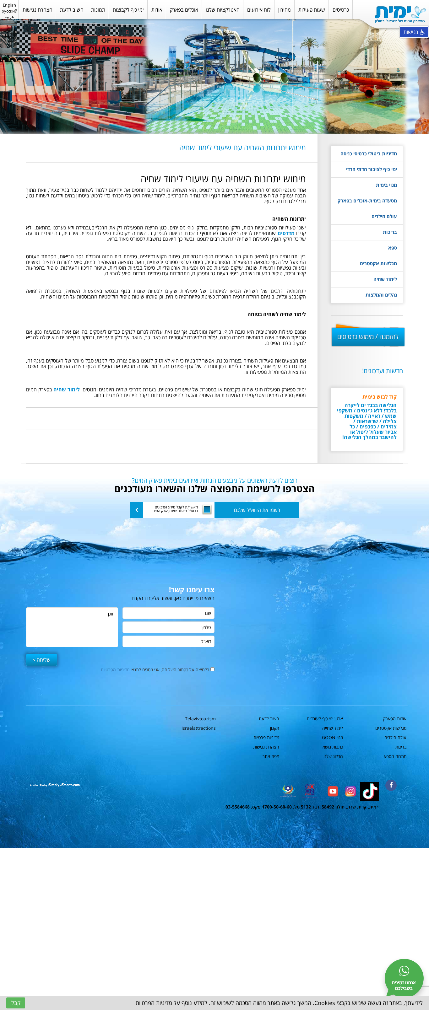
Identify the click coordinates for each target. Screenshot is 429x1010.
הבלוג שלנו (333, 756)
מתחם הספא (395, 756)
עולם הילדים (384, 216)
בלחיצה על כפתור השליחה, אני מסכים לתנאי (155, 670)
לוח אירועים (259, 9)
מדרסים (286, 233)
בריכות (390, 232)
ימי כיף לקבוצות (128, 9)
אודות (156, 9)
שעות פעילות (311, 9)
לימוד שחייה (332, 728)
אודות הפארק (394, 719)
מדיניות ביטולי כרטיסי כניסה (368, 153)
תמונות (98, 9)
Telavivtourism (200, 719)
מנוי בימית (386, 185)
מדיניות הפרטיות (115, 670)
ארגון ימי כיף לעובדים (325, 719)
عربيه (9, 16)
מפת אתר (271, 756)
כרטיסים (341, 9)
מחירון (284, 9)
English (9, 5)
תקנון (274, 728)
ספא (392, 247)
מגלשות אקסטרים (378, 263)
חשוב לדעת (72, 9)
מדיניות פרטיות (266, 737)
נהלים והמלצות (381, 295)
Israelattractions (199, 728)
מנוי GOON (332, 737)
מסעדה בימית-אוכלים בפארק (367, 200)
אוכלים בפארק (184, 9)
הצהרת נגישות (37, 9)
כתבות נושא (333, 747)
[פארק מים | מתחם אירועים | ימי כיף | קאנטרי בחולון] (400, 14)
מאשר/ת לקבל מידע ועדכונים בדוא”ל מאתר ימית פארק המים (175, 509)
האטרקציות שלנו (223, 9)
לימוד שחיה (385, 279)
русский (9, 11)
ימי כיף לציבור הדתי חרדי (371, 169)
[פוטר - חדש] (350, 790)
